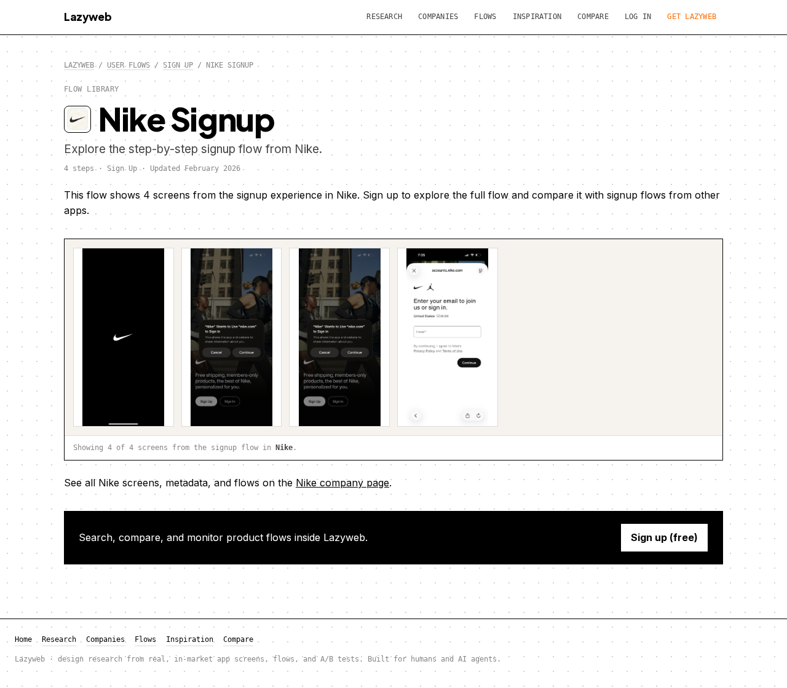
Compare (593, 16)
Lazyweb (88, 16)
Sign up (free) (664, 537)
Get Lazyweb (691, 16)
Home (23, 639)
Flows (485, 16)
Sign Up (178, 65)
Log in (638, 16)
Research (384, 16)
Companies (438, 16)
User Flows (128, 65)
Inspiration (537, 16)
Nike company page (342, 482)
